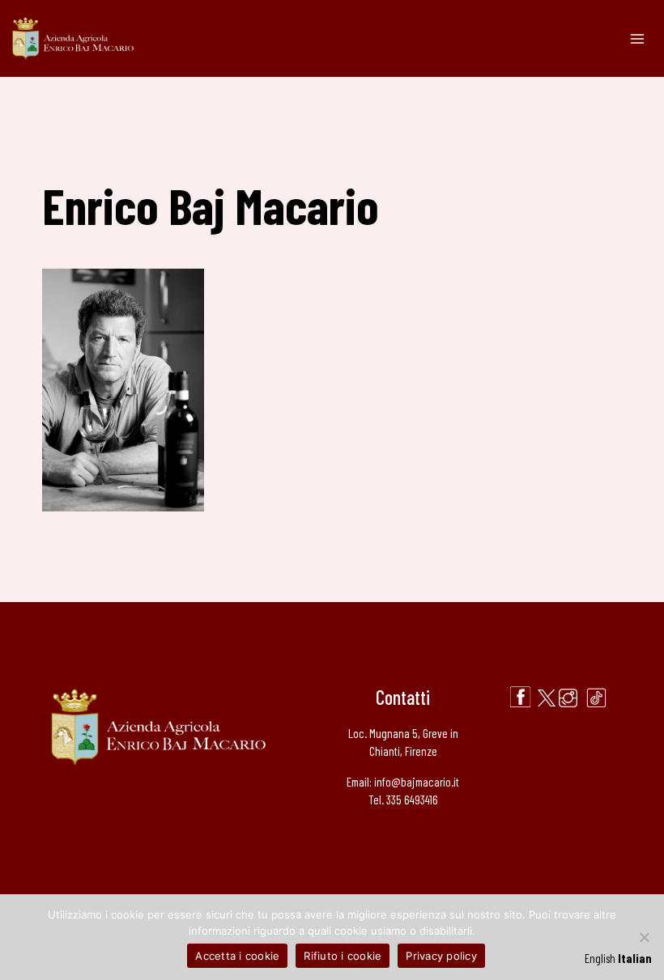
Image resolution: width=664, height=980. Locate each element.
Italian (635, 958)
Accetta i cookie (237, 955)
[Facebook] (520, 697)
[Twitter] (546, 697)
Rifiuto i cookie (342, 955)
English (600, 958)
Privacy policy (441, 955)
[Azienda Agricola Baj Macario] (73, 39)
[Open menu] (637, 38)
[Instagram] (568, 698)
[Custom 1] (596, 698)
